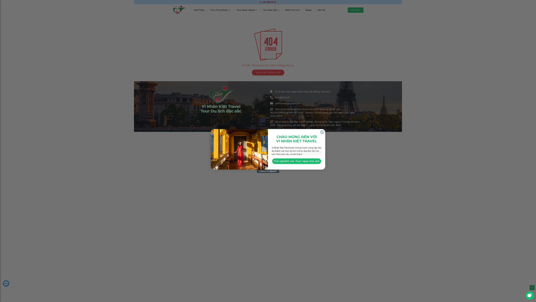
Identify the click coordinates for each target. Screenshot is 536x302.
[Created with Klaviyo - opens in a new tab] (268, 171)
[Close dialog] (322, 132)
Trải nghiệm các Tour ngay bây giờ (297, 161)
